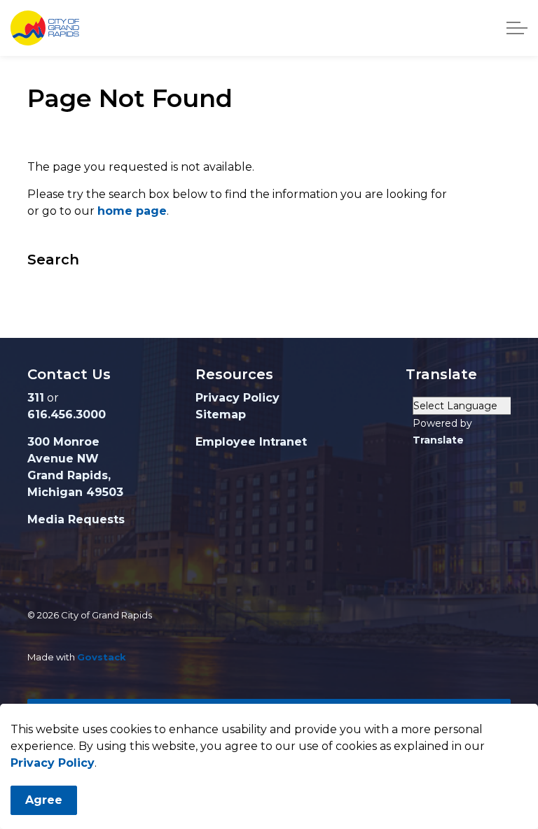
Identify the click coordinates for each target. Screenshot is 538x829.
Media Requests (76, 519)
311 (35, 397)
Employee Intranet (251, 441)
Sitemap (220, 414)
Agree (43, 800)
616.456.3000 (66, 414)
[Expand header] (517, 28)
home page (132, 211)
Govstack (101, 657)
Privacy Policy (53, 763)
